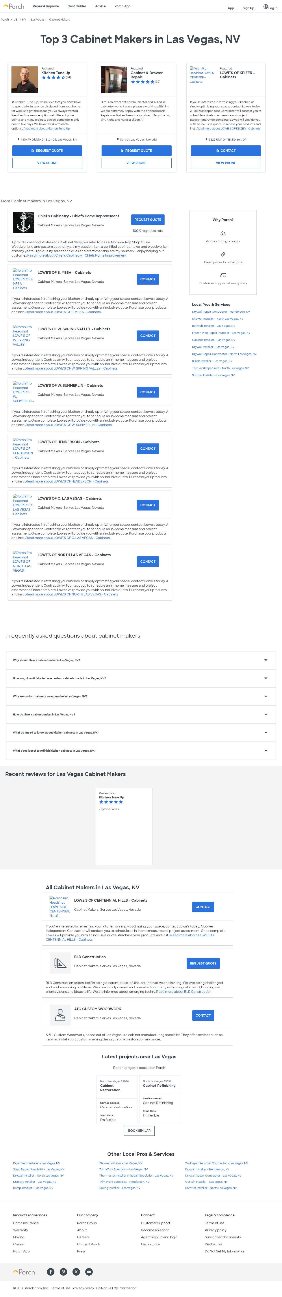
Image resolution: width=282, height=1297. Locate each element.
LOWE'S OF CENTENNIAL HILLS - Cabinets (111, 900)
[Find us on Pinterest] (63, 1272)
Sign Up (248, 8)
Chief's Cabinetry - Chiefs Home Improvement (78, 216)
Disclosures (213, 1244)
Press (81, 1251)
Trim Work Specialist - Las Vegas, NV (123, 1169)
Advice (100, 6)
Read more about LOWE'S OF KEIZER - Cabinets (228, 128)
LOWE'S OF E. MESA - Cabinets (64, 272)
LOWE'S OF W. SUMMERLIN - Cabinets (70, 385)
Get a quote (150, 1244)
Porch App (122, 6)
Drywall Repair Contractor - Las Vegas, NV (213, 1175)
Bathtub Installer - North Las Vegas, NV (211, 1188)
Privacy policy (215, 1230)
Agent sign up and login (159, 1237)
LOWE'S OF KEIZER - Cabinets (237, 75)
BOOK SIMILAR (139, 1131)
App (231, 8)
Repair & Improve (46, 6)
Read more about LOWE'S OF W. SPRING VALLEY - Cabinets (71, 368)
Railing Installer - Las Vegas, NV (120, 1188)
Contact (226, 151)
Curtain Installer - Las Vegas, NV (206, 1182)
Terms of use (214, 1223)
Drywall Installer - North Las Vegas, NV (38, 1175)
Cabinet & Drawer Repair (147, 75)
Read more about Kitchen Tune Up (47, 128)
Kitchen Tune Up (55, 73)
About (82, 1230)
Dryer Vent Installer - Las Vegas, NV (36, 1163)
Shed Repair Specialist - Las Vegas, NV (38, 1169)
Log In (270, 7)
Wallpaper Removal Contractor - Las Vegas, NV (216, 1163)
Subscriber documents (223, 1237)
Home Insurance (26, 1223)
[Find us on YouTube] (89, 1272)
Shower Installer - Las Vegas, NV (120, 1163)
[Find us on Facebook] (50, 1272)
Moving (18, 1237)
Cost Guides (77, 6)
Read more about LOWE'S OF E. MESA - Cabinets (63, 312)
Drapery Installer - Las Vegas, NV (34, 1182)
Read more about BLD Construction (184, 992)
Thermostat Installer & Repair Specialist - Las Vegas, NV (136, 1175)
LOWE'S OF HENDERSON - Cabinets (69, 442)
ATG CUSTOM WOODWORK (97, 1009)
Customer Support (155, 1223)
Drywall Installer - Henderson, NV (207, 1169)
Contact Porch (88, 1244)
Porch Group (87, 1223)
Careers (83, 1237)
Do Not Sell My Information (225, 1251)
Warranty (20, 1230)
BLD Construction (90, 957)
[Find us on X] (76, 1272)
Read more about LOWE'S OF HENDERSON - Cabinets (67, 481)
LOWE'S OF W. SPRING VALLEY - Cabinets (74, 329)
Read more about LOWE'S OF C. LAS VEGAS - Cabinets (68, 538)
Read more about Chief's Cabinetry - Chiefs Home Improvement (76, 255)
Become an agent (155, 1230)
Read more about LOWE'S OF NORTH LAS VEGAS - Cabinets (72, 594)
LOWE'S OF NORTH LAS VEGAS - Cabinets (74, 555)
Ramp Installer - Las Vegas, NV (33, 1188)
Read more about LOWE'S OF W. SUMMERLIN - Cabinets (69, 425)
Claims (18, 1244)
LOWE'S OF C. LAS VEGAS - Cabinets (70, 498)
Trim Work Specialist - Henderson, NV (124, 1182)
